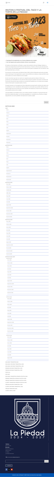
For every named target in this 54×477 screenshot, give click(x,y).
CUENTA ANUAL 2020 (10, 390)
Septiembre (8, 133)
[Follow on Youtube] (12, 469)
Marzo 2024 (9, 265)
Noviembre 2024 (10, 289)
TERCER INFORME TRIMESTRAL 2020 (13, 384)
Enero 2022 (8, 184)
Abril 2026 (9, 345)
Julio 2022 (8, 201)
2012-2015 (7, 374)
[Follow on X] (9, 469)
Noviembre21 (8, 176)
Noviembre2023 (9, 250)
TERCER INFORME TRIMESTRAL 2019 (13, 370)
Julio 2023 (8, 239)
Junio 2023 (8, 236)
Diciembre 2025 (10, 331)
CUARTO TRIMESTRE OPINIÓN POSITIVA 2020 (16, 382)
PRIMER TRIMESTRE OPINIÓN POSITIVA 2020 (15, 378)
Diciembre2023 (9, 253)
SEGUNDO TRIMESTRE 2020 (11, 362)
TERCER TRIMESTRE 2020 (11, 388)
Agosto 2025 (9, 319)
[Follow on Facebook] (6, 469)
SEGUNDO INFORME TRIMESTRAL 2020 (14, 364)
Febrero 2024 (9, 262)
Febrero (7, 112)
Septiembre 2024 (10, 283)
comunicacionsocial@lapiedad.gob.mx (13, 457)
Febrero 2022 (8, 187)
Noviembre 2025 (10, 328)
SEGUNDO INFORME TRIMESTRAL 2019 (14, 366)
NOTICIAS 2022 (8, 182)
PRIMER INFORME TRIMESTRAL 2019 (13, 368)
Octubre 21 (8, 173)
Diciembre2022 (9, 216)
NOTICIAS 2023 (8, 219)
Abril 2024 (9, 268)
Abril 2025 (9, 307)
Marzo (7, 115)
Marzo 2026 (9, 342)
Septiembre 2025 (10, 322)
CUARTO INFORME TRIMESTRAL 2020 (14, 386)
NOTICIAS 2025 (9, 296)
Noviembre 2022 (9, 213)
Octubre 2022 (8, 210)
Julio (7, 127)
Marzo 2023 (8, 227)
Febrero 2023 (8, 224)
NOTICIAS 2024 (9, 258)
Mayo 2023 (8, 233)
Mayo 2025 (9, 310)
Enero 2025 (9, 298)
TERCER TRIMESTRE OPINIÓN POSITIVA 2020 (15, 380)
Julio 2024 (9, 277)
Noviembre (8, 139)
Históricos (7, 372)
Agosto (7, 130)
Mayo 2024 (9, 271)
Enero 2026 (9, 337)
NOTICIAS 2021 (8, 145)
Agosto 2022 (8, 204)
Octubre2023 (8, 247)
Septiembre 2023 (9, 244)
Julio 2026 (9, 354)
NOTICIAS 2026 (9, 335)
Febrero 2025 (9, 301)
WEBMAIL (10, 465)
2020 (6, 108)
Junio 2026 (9, 351)
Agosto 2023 (8, 242)
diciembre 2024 (10, 292)
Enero (7, 109)
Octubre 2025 (9, 325)
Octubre (7, 136)
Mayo (7, 121)
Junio (7, 124)
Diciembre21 (8, 179)
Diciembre (8, 142)
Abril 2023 (8, 230)
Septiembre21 (9, 170)
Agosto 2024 (9, 280)
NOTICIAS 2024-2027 (10, 256)
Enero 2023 (8, 221)
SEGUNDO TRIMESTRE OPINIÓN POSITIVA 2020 (16, 376)
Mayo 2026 (9, 348)
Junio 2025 (9, 313)
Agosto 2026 (9, 357)
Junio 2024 (9, 274)
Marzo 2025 (9, 304)
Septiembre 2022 (9, 207)
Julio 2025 (9, 316)
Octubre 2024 (9, 286)
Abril (7, 118)
